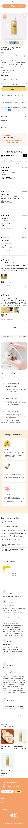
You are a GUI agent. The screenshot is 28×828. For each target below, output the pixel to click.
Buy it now (14, 89)
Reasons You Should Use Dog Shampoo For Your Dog (12, 141)
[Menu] (4, 6)
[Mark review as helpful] (25, 182)
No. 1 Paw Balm (5, 746)
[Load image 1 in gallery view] (6, 42)
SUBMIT (18, 791)
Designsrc (20, 824)
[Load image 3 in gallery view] (17, 42)
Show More (24, 305)
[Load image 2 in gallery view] (10, 42)
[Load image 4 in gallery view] (21, 42)
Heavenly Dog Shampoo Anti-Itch (20, 747)
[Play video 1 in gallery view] (14, 42)
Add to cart (14, 84)
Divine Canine (11, 823)
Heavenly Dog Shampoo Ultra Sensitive (5, 772)
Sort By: (17, 163)
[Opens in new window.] (3, 178)
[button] (19, 6)
